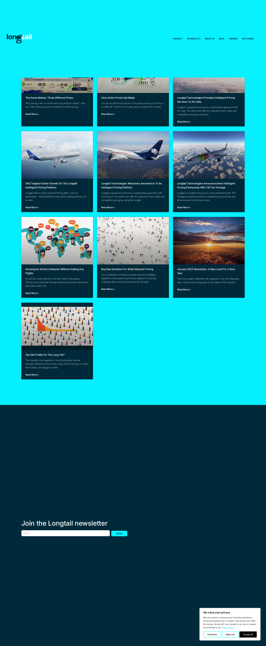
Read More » (32, 114)
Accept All (248, 634)
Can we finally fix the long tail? (45, 354)
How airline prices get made (118, 97)
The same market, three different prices (49, 97)
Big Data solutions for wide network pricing (127, 269)
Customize (212, 634)
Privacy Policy (228, 627)
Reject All (230, 634)
